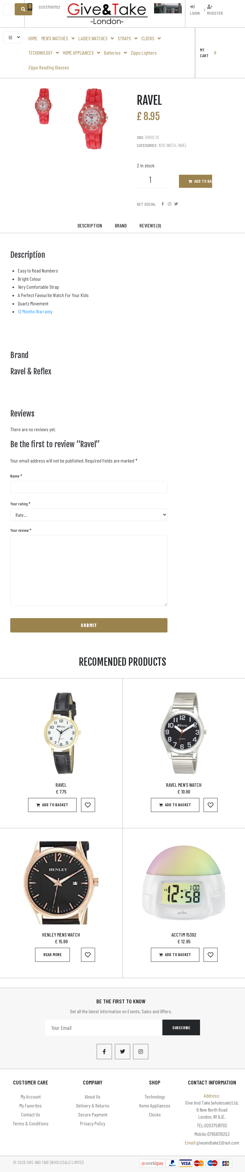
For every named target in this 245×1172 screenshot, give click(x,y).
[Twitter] (176, 204)
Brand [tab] (121, 225)
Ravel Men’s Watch (184, 785)
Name (16, 476)
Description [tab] (90, 225)
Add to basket (203, 181)
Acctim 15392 (184, 934)
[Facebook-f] (104, 1051)
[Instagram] (170, 204)
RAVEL (61, 785)
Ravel (182, 145)
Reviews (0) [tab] (150, 225)
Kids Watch (167, 145)
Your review (20, 530)
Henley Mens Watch (61, 934)
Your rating (20, 503)
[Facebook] (163, 204)
